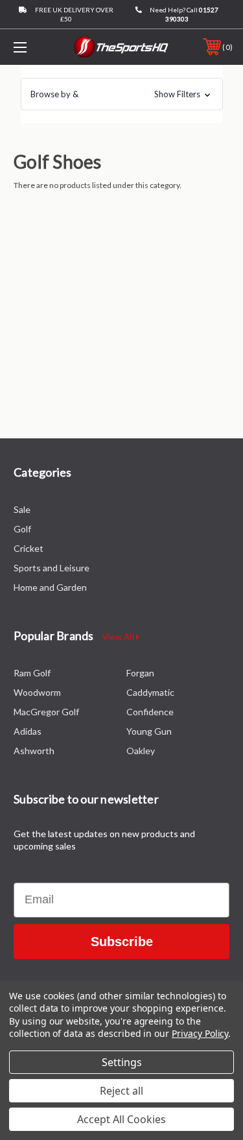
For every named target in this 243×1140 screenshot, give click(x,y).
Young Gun (149, 731)
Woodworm (37, 692)
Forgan (140, 672)
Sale (22, 509)
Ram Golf (32, 672)
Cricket (28, 548)
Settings (122, 1062)
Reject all (121, 1091)
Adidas (27, 731)
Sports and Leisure (51, 567)
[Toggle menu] (35, 47)
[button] (122, 94)
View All (119, 637)
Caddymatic (150, 692)
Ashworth (34, 750)
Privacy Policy (200, 1033)
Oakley (140, 750)
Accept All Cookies (121, 1119)
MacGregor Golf (46, 711)
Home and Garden (50, 587)
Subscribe (122, 941)
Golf (22, 528)
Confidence (150, 711)
